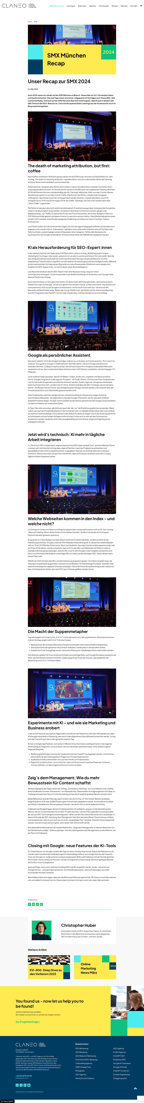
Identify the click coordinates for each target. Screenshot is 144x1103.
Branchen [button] (82, 6)
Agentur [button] (92, 6)
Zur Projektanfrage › (28, 1021)
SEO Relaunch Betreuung (85, 1056)
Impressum (39, 1092)
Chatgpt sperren (120, 1078)
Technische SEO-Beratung (86, 1059)
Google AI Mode (120, 1067)
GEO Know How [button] (57, 6)
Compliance (30, 1092)
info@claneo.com (22, 1078)
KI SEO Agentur (119, 1052)
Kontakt (133, 6)
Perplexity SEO (119, 1059)
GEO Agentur (118, 1048)
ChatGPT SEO (119, 1056)
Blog (35, 21)
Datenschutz (20, 1092)
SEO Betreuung (81, 1048)
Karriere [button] (124, 6)
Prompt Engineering (121, 1074)
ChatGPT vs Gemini (121, 1071)
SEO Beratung (81, 1052)
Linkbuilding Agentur (83, 1063)
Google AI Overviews (122, 1063)
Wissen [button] (115, 6)
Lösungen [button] (71, 6)
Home (30, 21)
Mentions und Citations (84, 1078)
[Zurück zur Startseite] (19, 6)
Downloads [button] (104, 6)
